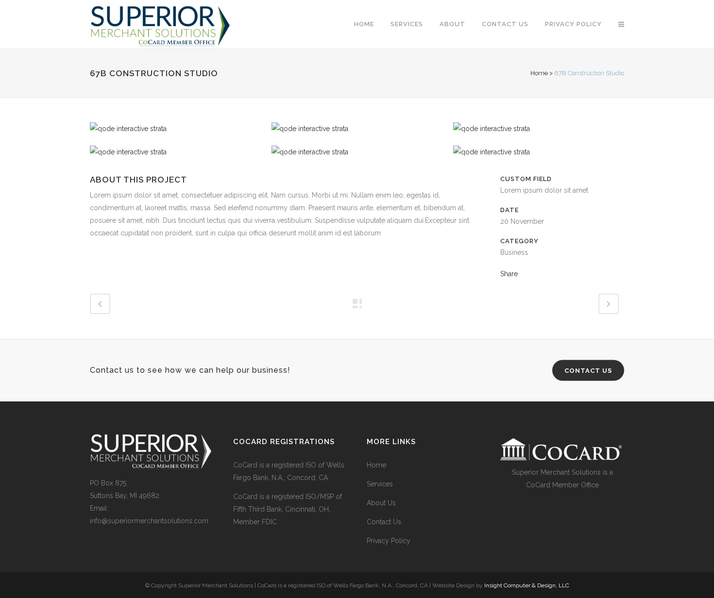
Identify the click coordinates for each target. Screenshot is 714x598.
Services (380, 484)
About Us (381, 503)
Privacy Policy (388, 541)
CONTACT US (588, 370)
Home (539, 73)
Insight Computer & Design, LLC (526, 585)
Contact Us (384, 522)
